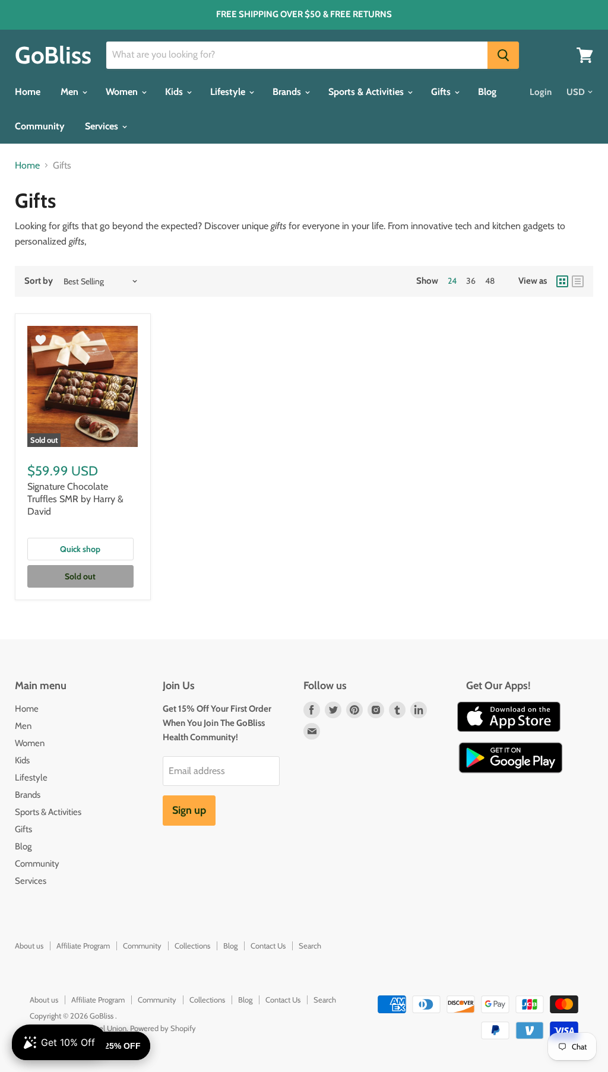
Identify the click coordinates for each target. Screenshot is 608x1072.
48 (490, 280)
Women (123, 91)
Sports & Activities (367, 91)
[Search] (503, 55)
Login (541, 92)
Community (40, 126)
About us (29, 945)
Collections (192, 945)
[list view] (578, 281)
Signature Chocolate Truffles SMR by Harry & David (75, 499)
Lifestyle (229, 91)
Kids (175, 91)
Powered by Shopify (163, 1028)
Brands (288, 91)
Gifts (442, 91)
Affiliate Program (83, 945)
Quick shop (80, 549)
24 (452, 280)
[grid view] (562, 281)
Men (71, 91)
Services (103, 126)
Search (310, 945)
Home (27, 91)
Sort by (38, 281)
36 (471, 280)
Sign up (189, 810)
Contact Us (268, 945)
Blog (487, 91)
